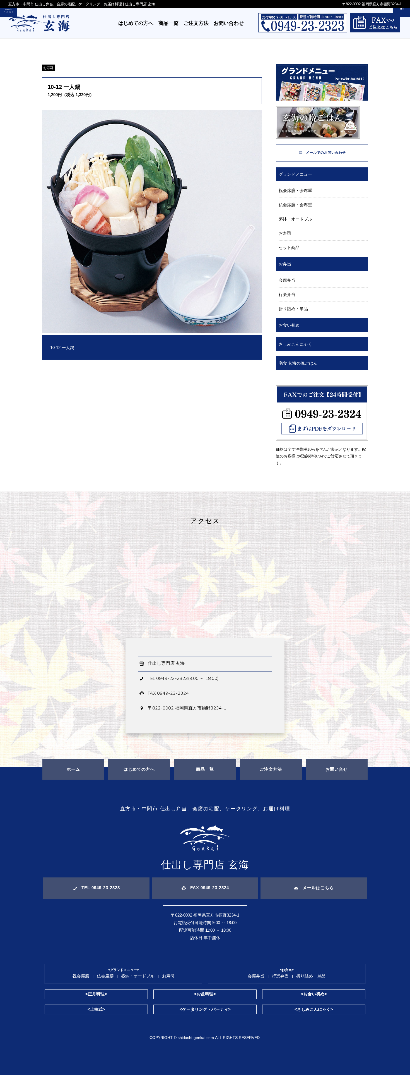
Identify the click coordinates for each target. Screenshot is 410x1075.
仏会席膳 (105, 976)
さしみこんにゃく (295, 344)
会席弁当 (287, 280)
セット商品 (289, 247)
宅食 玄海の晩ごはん (298, 363)
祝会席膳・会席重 (295, 190)
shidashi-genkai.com (196, 1037)
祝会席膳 (81, 976)
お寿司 (48, 68)
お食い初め (289, 325)
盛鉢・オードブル (295, 219)
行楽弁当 (287, 294)
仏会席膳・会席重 (295, 204)
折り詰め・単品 (293, 308)
